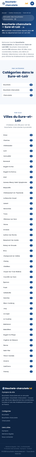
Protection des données (11, 448)
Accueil (4, 13)
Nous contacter (7, 437)
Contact (29, 448)
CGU (18, 447)
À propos (5, 431)
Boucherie (5, 415)
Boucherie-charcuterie (16, 3)
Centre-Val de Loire (15, 13)
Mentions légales (8, 434)
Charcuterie (6, 421)
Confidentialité (25, 447)
